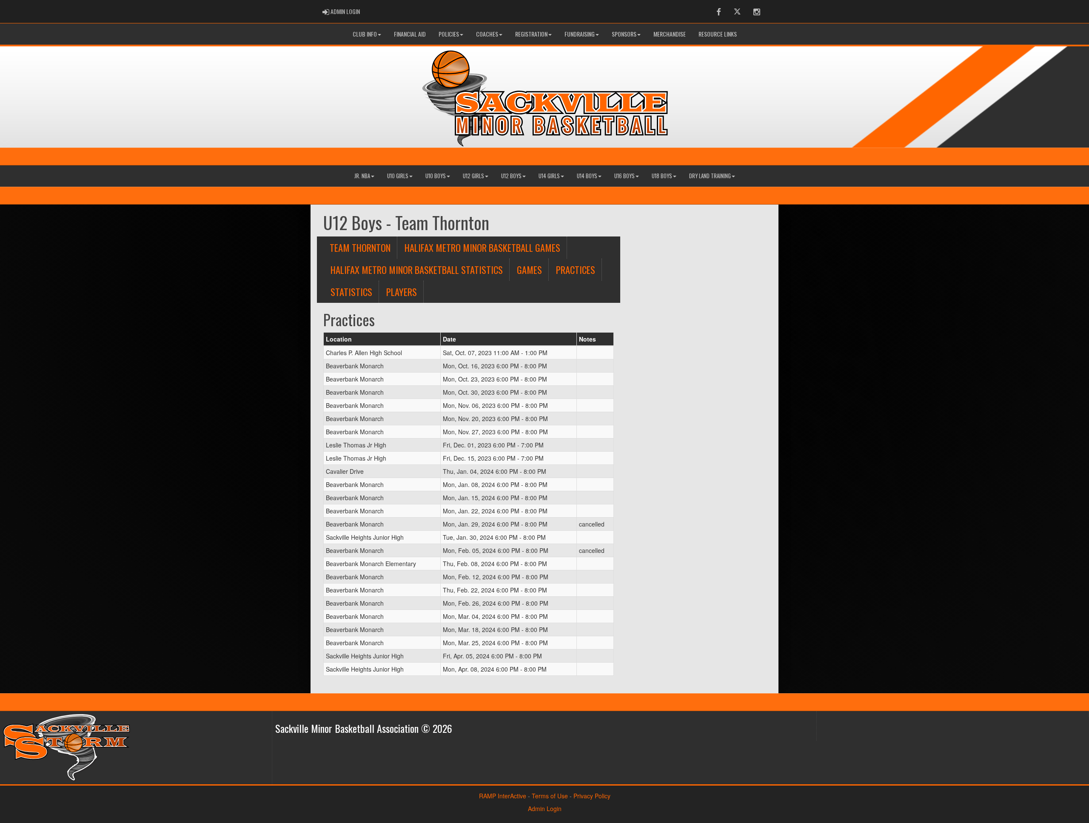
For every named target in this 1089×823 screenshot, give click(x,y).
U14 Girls (549, 176)
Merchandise (669, 33)
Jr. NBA (362, 176)
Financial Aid (410, 33)
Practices (575, 269)
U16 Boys (624, 176)
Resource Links (717, 33)
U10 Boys (435, 176)
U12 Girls (473, 176)
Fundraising (579, 33)
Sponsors (624, 33)
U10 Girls (397, 176)
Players (401, 292)
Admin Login (545, 808)
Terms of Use (550, 796)
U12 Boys (511, 176)
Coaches (487, 33)
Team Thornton (360, 247)
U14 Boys (587, 176)
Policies (449, 33)
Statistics (351, 292)
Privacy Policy (591, 796)
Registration (531, 33)
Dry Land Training (710, 176)
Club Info (365, 33)
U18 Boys (662, 176)
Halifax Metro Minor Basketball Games (482, 247)
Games (529, 269)
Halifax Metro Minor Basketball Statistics (417, 269)
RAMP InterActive (502, 796)
